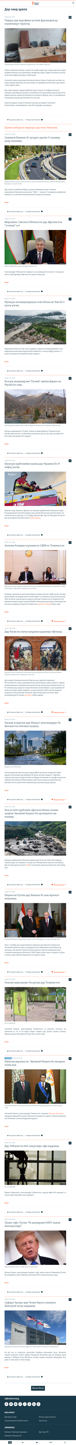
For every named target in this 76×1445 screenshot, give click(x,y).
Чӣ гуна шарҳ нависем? (47, 1417)
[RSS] (34, 1404)
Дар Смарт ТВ (43, 1432)
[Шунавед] (23, 1442)
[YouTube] (37, 1442)
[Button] (15, 120)
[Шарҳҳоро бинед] (58, 622)
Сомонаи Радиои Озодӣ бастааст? (16, 1421)
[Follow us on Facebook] (11, 1404)
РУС (51, 1442)
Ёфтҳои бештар (38, 1388)
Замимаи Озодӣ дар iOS (13, 1436)
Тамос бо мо (43, 1421)
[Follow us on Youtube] (16, 1404)
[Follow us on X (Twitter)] (25, 1404)
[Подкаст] (38, 1404)
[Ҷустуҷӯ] (65, 1442)
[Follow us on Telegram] (29, 1404)
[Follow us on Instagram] (20, 1404)
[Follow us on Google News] (6, 1404)
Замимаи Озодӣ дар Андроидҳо (16, 1432)
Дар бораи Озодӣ (10, 1417)
